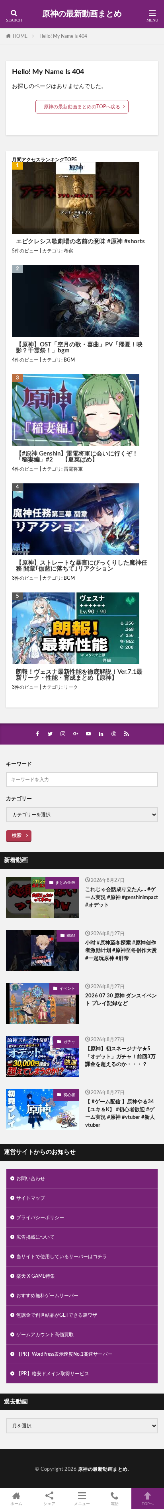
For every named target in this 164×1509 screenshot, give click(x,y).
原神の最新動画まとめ (82, 14)
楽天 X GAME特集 (35, 1276)
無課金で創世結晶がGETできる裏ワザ (56, 1315)
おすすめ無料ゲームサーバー (47, 1295)
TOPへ (148, 1504)
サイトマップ (30, 1198)
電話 (115, 1504)
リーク (71, 687)
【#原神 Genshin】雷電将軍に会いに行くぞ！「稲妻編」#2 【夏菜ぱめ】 (77, 457)
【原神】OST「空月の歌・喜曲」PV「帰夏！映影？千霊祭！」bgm (79, 348)
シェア (49, 1504)
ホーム (16, 1504)
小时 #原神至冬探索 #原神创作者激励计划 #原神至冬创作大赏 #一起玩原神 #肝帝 (121, 950)
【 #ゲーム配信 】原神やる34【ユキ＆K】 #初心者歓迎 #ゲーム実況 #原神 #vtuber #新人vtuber (120, 1113)
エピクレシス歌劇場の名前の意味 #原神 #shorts (80, 241)
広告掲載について (35, 1237)
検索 (16, 835)
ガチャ (69, 1042)
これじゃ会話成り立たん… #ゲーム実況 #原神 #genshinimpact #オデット (121, 897)
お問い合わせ (30, 1178)
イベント (67, 989)
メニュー (82, 1504)
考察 (68, 250)
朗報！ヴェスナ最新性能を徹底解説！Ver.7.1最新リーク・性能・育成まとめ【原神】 (79, 675)
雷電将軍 (73, 469)
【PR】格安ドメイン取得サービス (52, 1373)
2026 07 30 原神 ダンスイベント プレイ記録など (121, 1000)
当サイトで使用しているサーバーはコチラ (61, 1256)
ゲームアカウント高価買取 (45, 1334)
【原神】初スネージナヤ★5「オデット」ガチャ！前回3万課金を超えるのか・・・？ (120, 1056)
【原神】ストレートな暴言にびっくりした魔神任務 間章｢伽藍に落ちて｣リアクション (81, 566)
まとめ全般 (65, 883)
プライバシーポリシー (40, 1217)
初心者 (69, 1095)
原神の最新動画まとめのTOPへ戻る (82, 106)
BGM (69, 360)
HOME (20, 36)
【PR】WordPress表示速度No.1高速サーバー (64, 1354)
